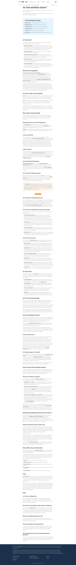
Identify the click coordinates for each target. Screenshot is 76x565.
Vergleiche (48, 1)
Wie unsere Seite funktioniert (58, 553)
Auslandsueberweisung (32, 1)
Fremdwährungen (34, 268)
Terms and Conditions (16, 556)
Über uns (47, 556)
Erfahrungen (43, 1)
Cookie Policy (15, 559)
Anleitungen (38, 1)
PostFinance (47, 75)
